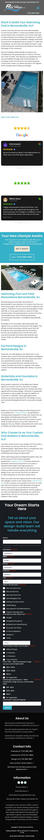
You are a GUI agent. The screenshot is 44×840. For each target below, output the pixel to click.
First (4, 556)
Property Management (14, 612)
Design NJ (9, 635)
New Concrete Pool (13, 588)
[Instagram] (19, 782)
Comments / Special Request (14, 700)
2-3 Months (10, 653)
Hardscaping (11, 605)
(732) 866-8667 (33, 13)
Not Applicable (11, 677)
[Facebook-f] (22, 782)
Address (9, 571)
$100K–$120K (10, 671)
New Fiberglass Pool (13, 598)
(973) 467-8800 (27, 755)
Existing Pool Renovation (15, 602)
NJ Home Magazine (13, 631)
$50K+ (8, 694)
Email (8, 557)
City (8, 578)
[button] (37, 8)
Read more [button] (7, 217)
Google (9, 618)
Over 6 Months (11, 660)
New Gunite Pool (12, 592)
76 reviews (25, 131)
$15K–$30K (10, 687)
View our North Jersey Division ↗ (22, 763)
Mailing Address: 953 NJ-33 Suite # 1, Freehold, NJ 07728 (22, 831)
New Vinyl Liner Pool (13, 595)
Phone (9, 564)
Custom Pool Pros (20, 413)
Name (5, 538)
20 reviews (25, 186)
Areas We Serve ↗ (22, 791)
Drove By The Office (13, 628)
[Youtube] (25, 782)
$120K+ (8, 674)
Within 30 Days (11, 649)
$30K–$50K (10, 691)
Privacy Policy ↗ (22, 787)
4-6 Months (10, 656)
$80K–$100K (10, 667)
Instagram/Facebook (14, 621)
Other (8, 638)
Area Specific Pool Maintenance (18, 609)
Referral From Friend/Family (16, 624)
